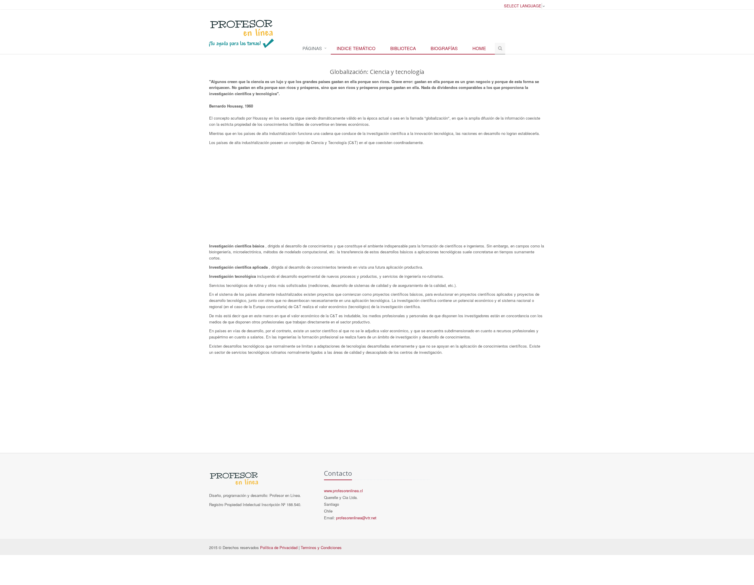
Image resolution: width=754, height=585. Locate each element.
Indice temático (356, 48)
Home (479, 48)
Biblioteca (403, 48)
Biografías (444, 48)
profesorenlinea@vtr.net (356, 517)
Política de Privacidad (278, 547)
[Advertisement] (377, 196)
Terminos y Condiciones (321, 547)
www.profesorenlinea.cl (343, 490)
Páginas (312, 48)
